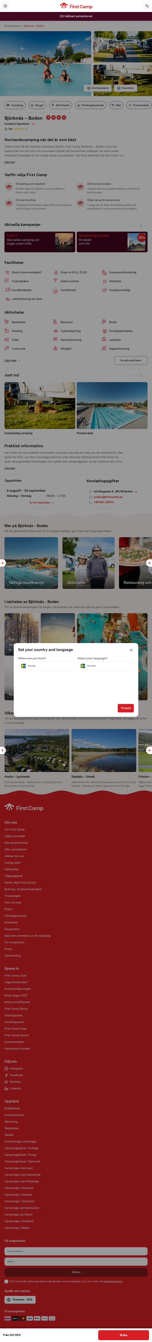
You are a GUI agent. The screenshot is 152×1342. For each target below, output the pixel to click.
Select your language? (92, 658)
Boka (123, 1335)
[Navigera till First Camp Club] (5, 6)
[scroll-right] (149, 563)
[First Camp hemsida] (76, 6)
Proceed (126, 708)
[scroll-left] (3, 563)
